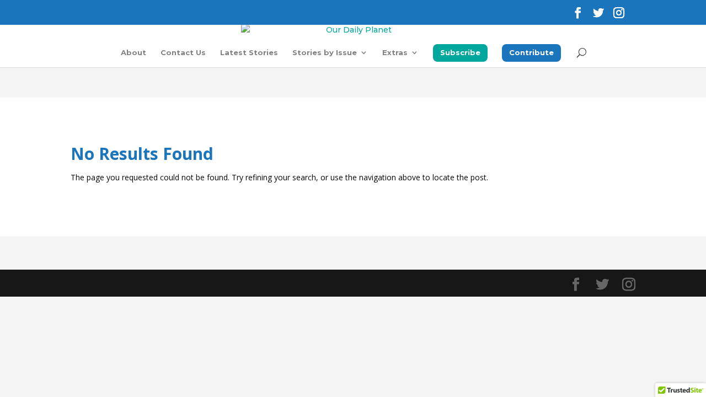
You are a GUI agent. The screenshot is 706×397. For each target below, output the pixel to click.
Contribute (531, 52)
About (133, 53)
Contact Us (183, 53)
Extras (395, 53)
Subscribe (460, 52)
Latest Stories (249, 53)
